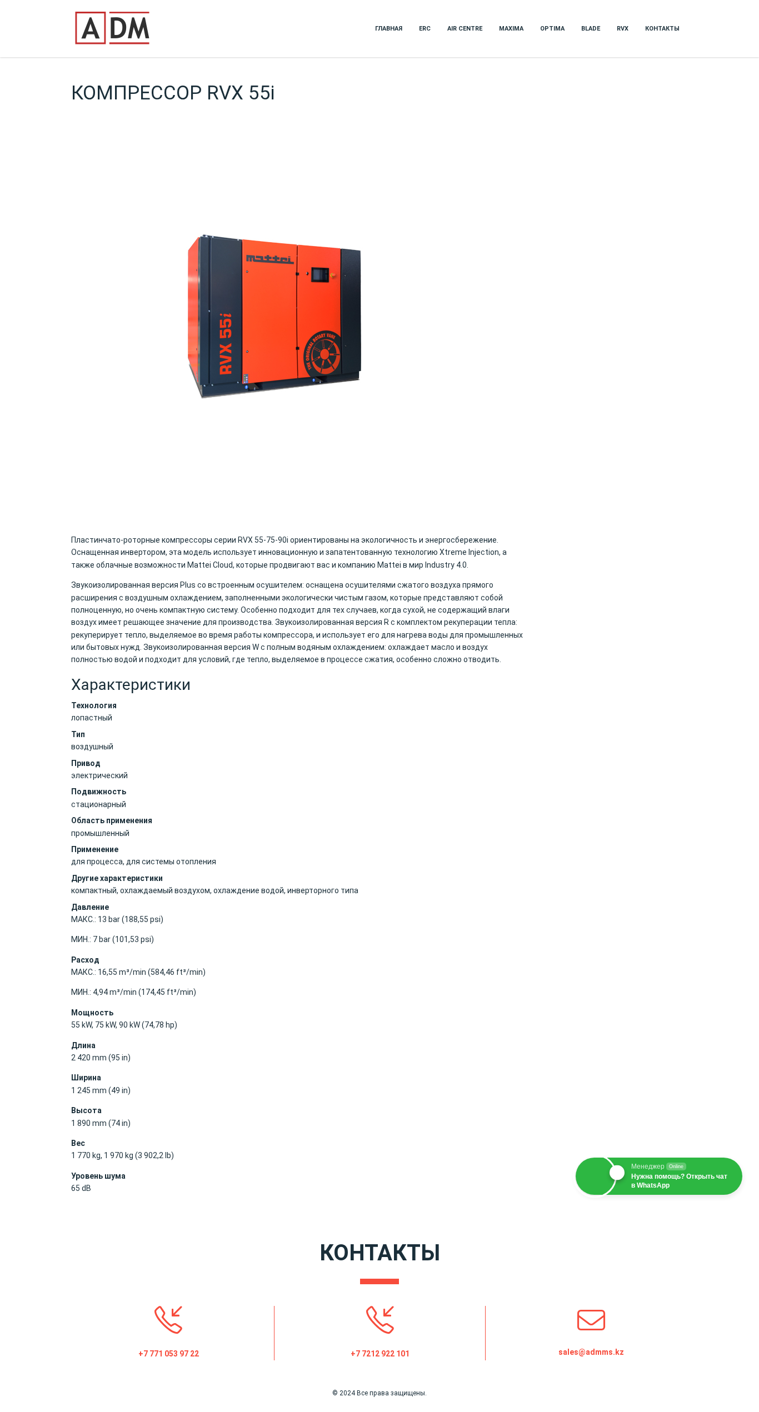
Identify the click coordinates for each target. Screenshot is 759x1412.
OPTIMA (552, 28)
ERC (425, 28)
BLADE (590, 28)
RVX (622, 28)
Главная (388, 28)
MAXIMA (511, 28)
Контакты (662, 28)
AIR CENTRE (464, 28)
